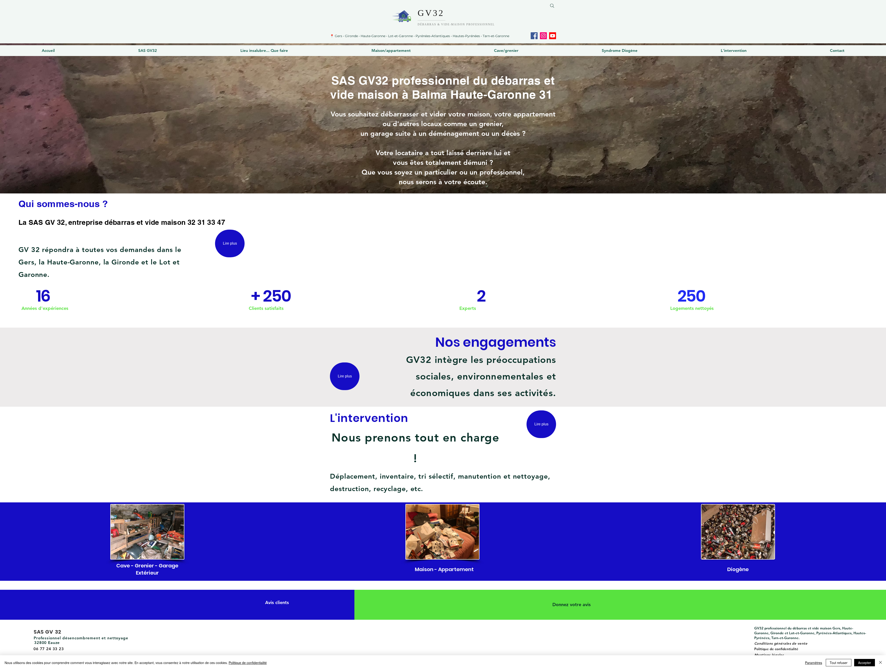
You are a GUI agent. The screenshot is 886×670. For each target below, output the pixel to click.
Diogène (738, 569)
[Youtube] (552, 35)
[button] (147, 50)
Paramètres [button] (813, 662)
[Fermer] (880, 662)
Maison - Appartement (444, 569)
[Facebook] (534, 35)
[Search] (552, 6)
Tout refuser (838, 662)
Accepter (864, 662)
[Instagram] (543, 35)
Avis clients (277, 602)
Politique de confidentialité (776, 649)
